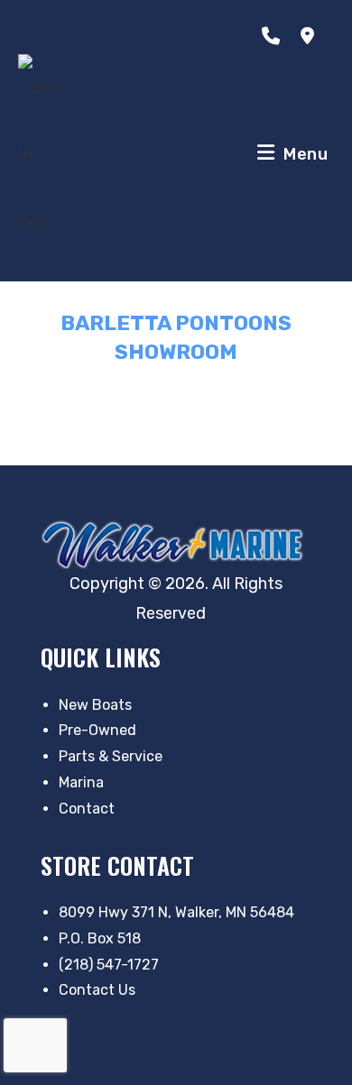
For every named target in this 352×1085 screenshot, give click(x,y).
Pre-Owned (97, 730)
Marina (81, 782)
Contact (87, 808)
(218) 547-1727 (109, 964)
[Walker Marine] (176, 544)
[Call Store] (274, 36)
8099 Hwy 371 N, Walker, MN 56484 (176, 912)
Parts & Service (110, 756)
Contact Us (97, 989)
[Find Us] (311, 36)
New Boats (95, 704)
